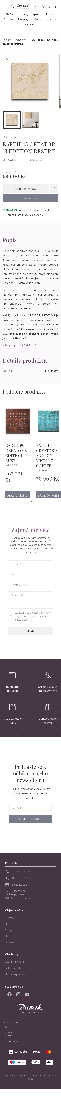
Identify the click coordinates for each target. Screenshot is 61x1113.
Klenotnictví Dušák (15, 962)
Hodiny (9, 936)
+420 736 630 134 (21, 878)
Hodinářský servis (15, 974)
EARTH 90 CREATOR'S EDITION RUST (16, 453)
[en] (37, 6)
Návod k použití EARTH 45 (19, 345)
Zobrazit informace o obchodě (24, 215)
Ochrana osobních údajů (12, 1024)
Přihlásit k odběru (31, 819)
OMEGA (9, 918)
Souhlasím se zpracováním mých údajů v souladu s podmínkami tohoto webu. (33, 616)
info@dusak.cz (19, 884)
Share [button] (33, 159)
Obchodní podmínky (8, 1034)
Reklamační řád (11, 1041)
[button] (12, 6)
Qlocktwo (21, 39)
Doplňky (9, 942)
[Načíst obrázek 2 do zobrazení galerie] (30, 120)
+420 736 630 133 (21, 871)
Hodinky (7, 39)
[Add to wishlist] (54, 188)
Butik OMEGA (12, 968)
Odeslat (30, 631)
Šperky (9, 930)
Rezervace (30, 198)
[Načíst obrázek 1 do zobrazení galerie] (11, 120)
